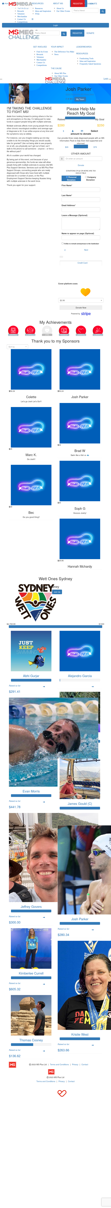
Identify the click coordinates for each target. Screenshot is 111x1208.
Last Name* (67, 195)
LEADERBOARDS (84, 46)
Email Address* (69, 205)
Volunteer (21, 14)
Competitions (22, 22)
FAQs (37, 14)
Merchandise (22, 16)
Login (55, 25)
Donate (90, 3)
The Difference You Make (64, 52)
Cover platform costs (68, 283)
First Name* (67, 185)
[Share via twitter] (68, 98)
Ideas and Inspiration (88, 61)
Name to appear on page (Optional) (78, 233)
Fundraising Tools (86, 58)
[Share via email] (71, 98)
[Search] (102, 11)
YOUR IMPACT (57, 46)
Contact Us (21, 19)
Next (86, 249)
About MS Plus (60, 73)
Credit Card (82, 262)
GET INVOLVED (40, 46)
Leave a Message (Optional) (74, 215)
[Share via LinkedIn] (73, 98)
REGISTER (78, 3)
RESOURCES (82, 53)
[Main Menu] (1, 79)
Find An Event (42, 52)
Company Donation (91, 178)
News (56, 54)
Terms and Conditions (59, 1064)
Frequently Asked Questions (90, 64)
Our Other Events (61, 76)
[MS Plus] (19, 1064)
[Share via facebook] (66, 98)
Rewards (40, 54)
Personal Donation (71, 178)
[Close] (110, 79)
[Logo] (21, 5)
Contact (84, 1064)
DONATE (90, 33)
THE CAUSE (56, 68)
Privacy (75, 1064)
